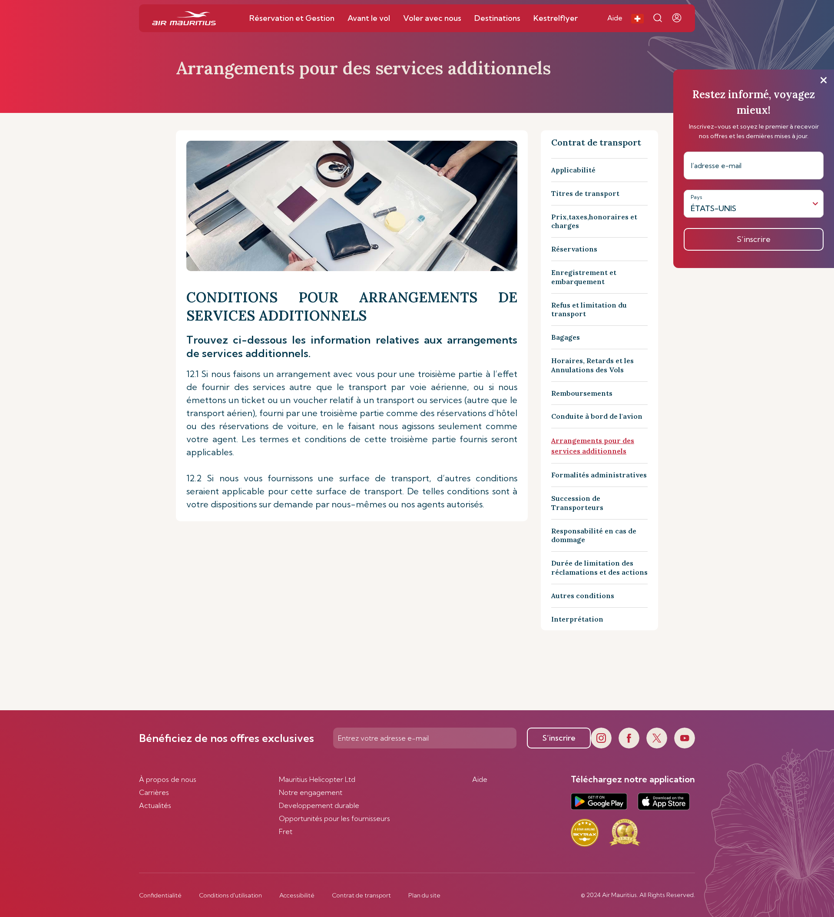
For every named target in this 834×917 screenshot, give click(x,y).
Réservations (574, 249)
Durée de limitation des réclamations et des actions (599, 567)
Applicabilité (573, 170)
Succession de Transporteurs (577, 503)
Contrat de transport (361, 895)
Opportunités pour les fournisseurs (334, 818)
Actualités (155, 805)
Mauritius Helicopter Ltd (317, 779)
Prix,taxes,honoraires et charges (594, 221)
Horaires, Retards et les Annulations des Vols (592, 365)
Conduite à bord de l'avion (596, 416)
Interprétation (577, 619)
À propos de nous (167, 779)
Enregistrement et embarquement (583, 277)
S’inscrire (559, 738)
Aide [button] (614, 17)
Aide (479, 779)
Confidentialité (160, 895)
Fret (285, 831)
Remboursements (581, 393)
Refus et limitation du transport (589, 309)
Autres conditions (582, 595)
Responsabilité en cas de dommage (593, 535)
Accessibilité (296, 895)
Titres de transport (585, 193)
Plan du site (424, 895)
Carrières (154, 792)
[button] (637, 18)
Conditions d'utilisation (230, 895)
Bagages (565, 337)
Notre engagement (310, 792)
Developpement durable (319, 805)
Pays (696, 197)
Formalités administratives (599, 474)
